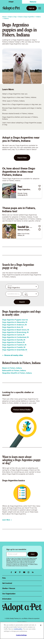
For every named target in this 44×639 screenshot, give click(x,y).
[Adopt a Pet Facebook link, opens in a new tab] (12, 572)
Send (32, 554)
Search (22, 302)
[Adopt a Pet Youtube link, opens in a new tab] (25, 572)
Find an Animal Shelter (22, 410)
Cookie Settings (21, 635)
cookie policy (18, 629)
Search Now (22, 158)
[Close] (40, 625)
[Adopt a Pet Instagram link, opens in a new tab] (29, 572)
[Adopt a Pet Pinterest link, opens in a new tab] (20, 572)
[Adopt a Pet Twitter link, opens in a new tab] (16, 572)
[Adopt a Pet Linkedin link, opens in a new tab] (32, 572)
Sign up (31, 8)
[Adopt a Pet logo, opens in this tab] (22, 609)
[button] (39, 186)
